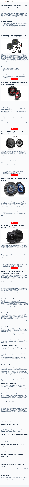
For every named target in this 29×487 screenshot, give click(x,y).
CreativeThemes (13, 485)
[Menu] (28, 1)
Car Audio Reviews (8, 11)
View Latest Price (14, 79)
